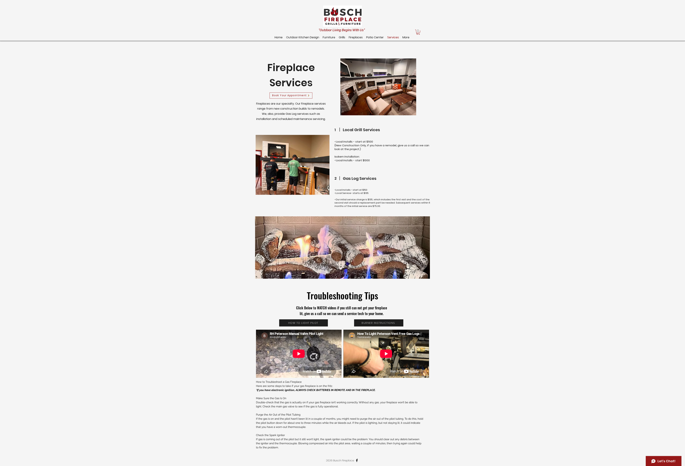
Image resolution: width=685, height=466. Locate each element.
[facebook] (357, 460)
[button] (374, 37)
